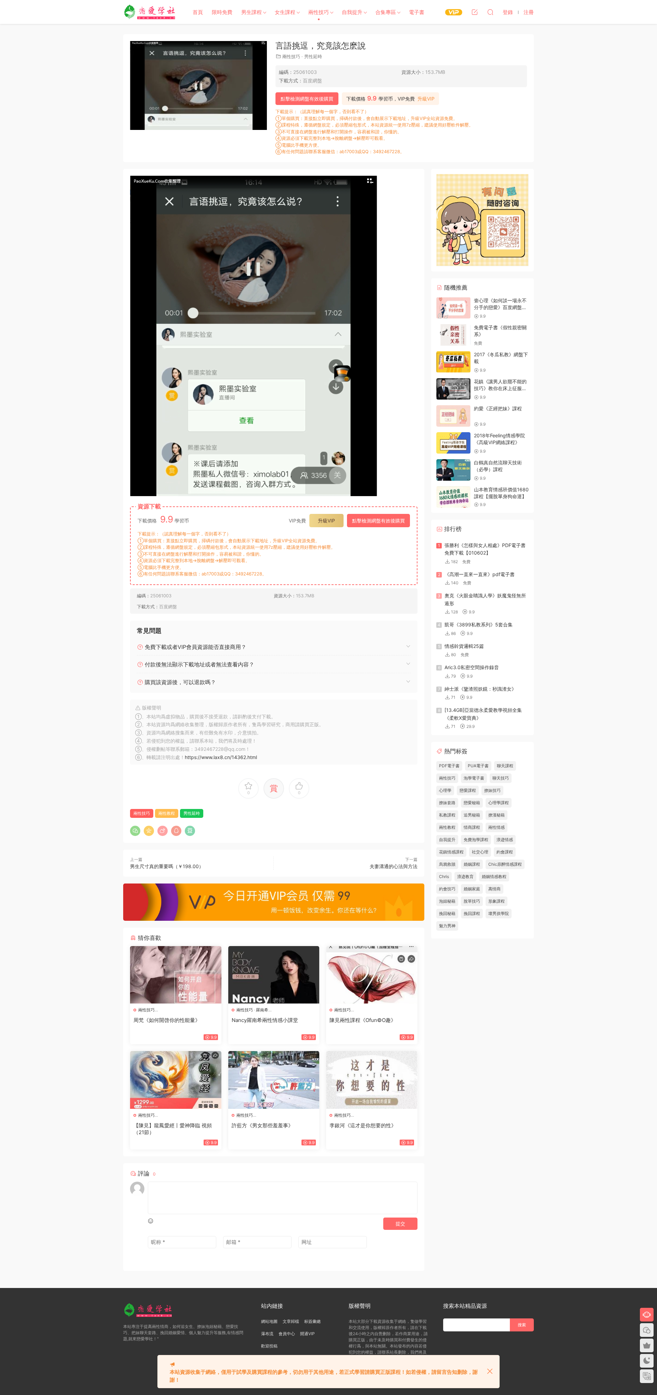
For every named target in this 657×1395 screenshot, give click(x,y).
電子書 (416, 12)
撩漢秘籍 (496, 815)
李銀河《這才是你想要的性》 (363, 1125)
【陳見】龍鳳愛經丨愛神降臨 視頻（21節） (172, 1128)
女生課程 (285, 12)
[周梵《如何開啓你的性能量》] (175, 975)
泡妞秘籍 (447, 901)
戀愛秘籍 (472, 802)
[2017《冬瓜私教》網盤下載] (453, 362)
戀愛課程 (468, 790)
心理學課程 (498, 802)
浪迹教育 (465, 876)
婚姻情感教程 (494, 876)
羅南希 (262, 1009)
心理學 (445, 790)
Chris (444, 876)
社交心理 (480, 851)
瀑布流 (267, 1333)
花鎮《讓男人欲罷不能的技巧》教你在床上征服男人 (500, 388)
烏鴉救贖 (447, 864)
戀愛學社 (150, 12)
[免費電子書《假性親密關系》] (453, 335)
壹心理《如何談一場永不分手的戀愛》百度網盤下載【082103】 (500, 307)
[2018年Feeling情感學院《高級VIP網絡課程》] (453, 443)
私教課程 (447, 815)
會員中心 (287, 1333)
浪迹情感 (505, 839)
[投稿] (474, 12)
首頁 (198, 12)
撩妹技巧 (492, 790)
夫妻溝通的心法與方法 (393, 866)
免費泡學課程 (476, 839)
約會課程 (505, 851)
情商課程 (472, 827)
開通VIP (307, 1333)
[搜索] (490, 12)
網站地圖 (269, 1321)
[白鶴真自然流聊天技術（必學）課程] (453, 470)
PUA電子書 (478, 765)
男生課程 (251, 12)
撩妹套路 (447, 802)
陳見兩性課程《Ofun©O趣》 (363, 1020)
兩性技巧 (318, 12)
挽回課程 (472, 913)
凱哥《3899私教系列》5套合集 (479, 624)
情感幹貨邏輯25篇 (464, 646)
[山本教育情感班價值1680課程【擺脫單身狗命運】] (453, 497)
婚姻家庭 (472, 888)
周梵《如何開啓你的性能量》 (166, 1020)
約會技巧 (447, 888)
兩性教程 (166, 813)
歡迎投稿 (269, 1345)
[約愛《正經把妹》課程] (453, 416)
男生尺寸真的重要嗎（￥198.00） (167, 866)
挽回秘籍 (447, 913)
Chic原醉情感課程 (505, 864)
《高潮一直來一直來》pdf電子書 (480, 574)
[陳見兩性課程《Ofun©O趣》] (371, 975)
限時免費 (222, 12)
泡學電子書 (474, 778)
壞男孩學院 (498, 913)
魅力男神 (447, 925)
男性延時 (313, 56)
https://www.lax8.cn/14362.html (221, 757)
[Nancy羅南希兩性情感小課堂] (274, 975)
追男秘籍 (472, 815)
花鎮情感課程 (451, 851)
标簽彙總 (312, 1321)
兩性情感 (496, 827)
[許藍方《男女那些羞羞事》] (274, 1079)
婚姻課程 (472, 864)
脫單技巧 (472, 901)
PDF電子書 (449, 765)
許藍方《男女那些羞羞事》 (262, 1125)
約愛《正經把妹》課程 (498, 408)
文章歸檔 (291, 1321)
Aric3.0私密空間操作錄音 (472, 667)
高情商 (494, 888)
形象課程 (496, 901)
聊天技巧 (500, 778)
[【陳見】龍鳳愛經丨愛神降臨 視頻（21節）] (175, 1079)
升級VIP (426, 98)
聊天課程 (505, 765)
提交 (400, 1223)
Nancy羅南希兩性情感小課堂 (265, 1020)
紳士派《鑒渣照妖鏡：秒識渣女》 (480, 689)
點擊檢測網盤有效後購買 (307, 99)
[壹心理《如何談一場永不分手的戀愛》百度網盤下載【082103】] (453, 308)
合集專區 (385, 12)
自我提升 (352, 12)
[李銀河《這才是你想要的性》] (371, 1079)
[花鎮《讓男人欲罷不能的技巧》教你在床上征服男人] (453, 389)
